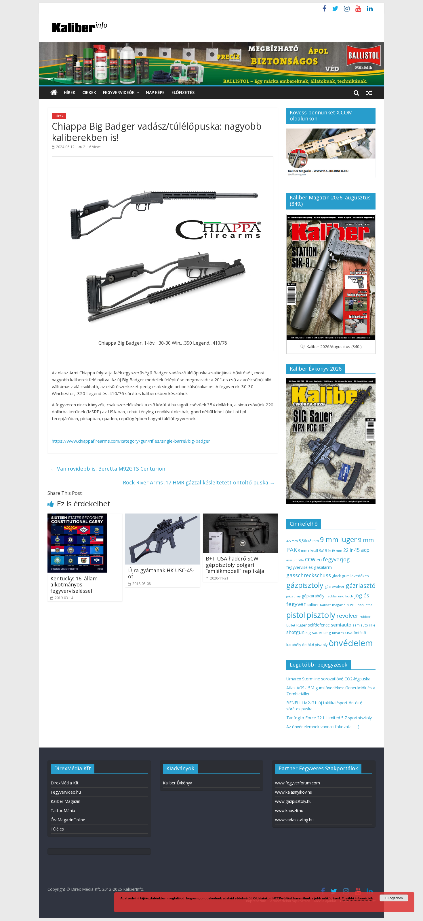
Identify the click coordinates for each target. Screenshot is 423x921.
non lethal (365, 605)
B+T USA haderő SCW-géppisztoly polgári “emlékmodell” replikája (235, 564)
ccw (310, 559)
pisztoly (320, 614)
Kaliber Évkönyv (177, 783)
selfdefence (319, 625)
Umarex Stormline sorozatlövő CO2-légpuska (328, 679)
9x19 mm (335, 550)
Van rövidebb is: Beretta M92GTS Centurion (107, 468)
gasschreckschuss (308, 575)
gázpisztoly (304, 585)
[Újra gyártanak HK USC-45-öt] (162, 517)
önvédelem (351, 643)
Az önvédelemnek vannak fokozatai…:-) (322, 726)
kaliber (313, 604)
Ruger (301, 625)
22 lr (348, 550)
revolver (347, 616)
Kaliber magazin (333, 605)
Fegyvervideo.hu (66, 792)
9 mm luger (338, 539)
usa (348, 632)
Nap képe (155, 92)
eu (319, 560)
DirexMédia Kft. (65, 783)
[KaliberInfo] (53, 92)
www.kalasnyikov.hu (293, 792)
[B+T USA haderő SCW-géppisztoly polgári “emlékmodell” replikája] (240, 517)
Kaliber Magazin (65, 801)
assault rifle (295, 560)
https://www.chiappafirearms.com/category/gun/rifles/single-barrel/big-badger (131, 441)
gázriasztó (361, 585)
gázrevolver (334, 586)
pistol (295, 615)
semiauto (341, 625)
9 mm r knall (308, 550)
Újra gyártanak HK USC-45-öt (161, 573)
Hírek (69, 92)
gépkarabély (313, 596)
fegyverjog (336, 559)
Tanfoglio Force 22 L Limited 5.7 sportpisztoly (329, 717)
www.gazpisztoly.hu (293, 801)
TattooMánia (63, 810)
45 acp (361, 549)
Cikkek (89, 92)
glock (336, 575)
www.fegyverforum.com (297, 783)
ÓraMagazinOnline (68, 819)
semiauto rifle (363, 625)
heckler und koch (339, 596)
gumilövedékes (355, 575)
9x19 (323, 550)
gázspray (293, 596)
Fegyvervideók (119, 92)
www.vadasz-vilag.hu (294, 819)
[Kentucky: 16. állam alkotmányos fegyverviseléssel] (77, 517)
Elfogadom (394, 898)
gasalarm (323, 567)
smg (327, 632)
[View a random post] (369, 92)
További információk (357, 898)
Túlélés (57, 829)
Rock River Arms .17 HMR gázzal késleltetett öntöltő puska (199, 482)
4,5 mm (292, 541)
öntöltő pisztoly (314, 644)
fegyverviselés (299, 567)
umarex (338, 633)
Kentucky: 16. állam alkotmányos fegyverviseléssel (74, 584)
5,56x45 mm (309, 540)
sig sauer (314, 632)
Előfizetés (183, 92)
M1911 (352, 605)
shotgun (295, 632)
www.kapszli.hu (289, 810)
